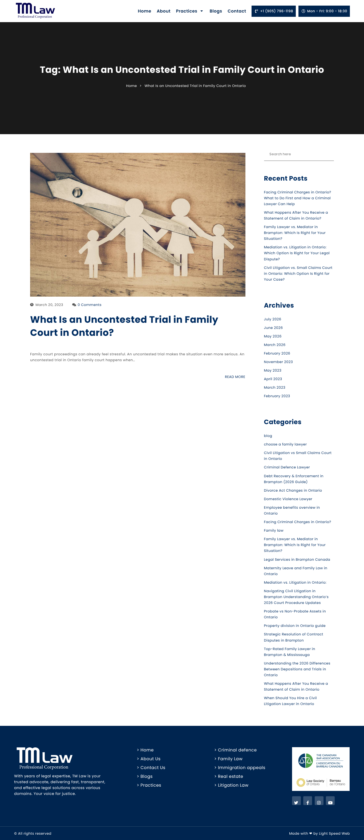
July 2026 (272, 319)
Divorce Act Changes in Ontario (293, 490)
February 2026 (277, 353)
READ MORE (235, 376)
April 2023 (273, 378)
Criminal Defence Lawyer (287, 467)
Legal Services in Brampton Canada (297, 559)
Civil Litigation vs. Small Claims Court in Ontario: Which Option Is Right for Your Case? (298, 273)
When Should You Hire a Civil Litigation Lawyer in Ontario (290, 700)
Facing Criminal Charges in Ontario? (297, 521)
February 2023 (277, 396)
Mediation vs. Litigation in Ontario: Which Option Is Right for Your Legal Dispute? (297, 253)
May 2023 (273, 370)
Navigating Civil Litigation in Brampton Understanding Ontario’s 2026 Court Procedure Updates (296, 596)
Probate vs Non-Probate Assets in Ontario (295, 614)
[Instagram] (319, 800)
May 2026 (273, 336)
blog (268, 435)
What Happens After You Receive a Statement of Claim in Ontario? (296, 215)
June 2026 (273, 327)
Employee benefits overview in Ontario (292, 510)
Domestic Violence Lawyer (288, 498)
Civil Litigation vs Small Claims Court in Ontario (298, 455)
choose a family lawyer (285, 444)
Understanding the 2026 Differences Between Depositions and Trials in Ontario (297, 669)
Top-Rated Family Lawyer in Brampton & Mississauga (289, 651)
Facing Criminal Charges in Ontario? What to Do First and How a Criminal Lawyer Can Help (297, 198)
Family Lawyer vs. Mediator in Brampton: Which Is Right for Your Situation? (295, 232)
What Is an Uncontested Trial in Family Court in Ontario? (124, 326)
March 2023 (274, 387)
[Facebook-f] (307, 800)
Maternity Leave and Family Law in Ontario (295, 571)
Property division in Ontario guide (295, 625)
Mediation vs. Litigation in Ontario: (295, 582)
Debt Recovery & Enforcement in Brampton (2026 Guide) (293, 478)
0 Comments (90, 304)
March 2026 (275, 344)
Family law (274, 530)
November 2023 (278, 361)
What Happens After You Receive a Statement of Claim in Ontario (296, 686)
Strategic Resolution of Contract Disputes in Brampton (293, 637)
